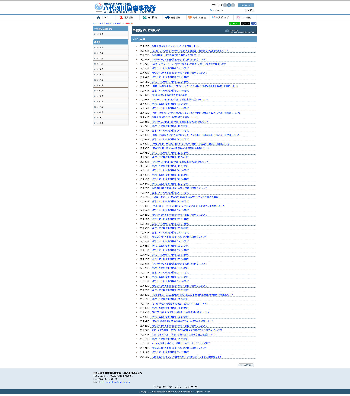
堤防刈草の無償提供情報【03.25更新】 (170, 68)
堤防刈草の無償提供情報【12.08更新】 (170, 139)
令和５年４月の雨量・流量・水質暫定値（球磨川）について (179, 325)
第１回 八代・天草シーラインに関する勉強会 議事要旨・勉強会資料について (190, 50)
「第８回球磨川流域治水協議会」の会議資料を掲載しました (180, 148)
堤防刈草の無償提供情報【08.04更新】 (170, 254)
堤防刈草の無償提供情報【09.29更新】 (170, 210)
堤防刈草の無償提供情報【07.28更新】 (170, 259)
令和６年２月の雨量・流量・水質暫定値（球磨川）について (179, 59)
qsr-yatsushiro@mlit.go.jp (115, 382)
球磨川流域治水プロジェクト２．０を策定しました (176, 46)
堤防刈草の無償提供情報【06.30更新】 (170, 281)
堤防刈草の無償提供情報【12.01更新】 (170, 152)
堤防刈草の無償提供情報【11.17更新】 (170, 165)
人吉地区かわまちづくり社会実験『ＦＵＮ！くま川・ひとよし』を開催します (186, 356)
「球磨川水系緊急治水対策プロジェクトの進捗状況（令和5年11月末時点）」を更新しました (196, 134)
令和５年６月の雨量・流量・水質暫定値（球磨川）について (179, 263)
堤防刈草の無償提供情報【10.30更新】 (170, 179)
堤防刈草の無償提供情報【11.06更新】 (170, 174)
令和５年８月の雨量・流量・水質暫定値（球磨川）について (179, 214)
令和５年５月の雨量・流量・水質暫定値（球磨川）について (179, 285)
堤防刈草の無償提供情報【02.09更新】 (170, 90)
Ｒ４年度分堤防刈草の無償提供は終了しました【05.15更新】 (181, 343)
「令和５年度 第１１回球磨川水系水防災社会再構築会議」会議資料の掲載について (193, 294)
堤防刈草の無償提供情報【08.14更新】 (170, 250)
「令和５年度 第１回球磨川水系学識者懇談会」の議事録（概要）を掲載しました (190, 143)
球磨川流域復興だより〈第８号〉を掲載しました (174, 117)
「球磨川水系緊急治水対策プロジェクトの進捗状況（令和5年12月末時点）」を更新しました (196, 112)
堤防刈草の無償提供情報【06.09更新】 (170, 307)
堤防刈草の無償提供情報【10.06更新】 (170, 201)
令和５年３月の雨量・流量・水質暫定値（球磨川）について (179, 347)
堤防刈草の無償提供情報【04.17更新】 (170, 352)
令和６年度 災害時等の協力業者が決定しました (176, 55)
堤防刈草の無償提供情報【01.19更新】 (170, 108)
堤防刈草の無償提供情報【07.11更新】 (170, 276)
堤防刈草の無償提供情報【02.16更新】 (170, 81)
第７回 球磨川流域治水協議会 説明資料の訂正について (180, 303)
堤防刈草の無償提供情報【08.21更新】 (170, 245)
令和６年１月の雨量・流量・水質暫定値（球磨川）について (179, 72)
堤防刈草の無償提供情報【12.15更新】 (170, 130)
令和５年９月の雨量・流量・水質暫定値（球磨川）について (179, 188)
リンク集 (157, 387)
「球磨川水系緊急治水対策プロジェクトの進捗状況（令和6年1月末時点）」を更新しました (195, 86)
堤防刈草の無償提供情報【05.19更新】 (170, 338)
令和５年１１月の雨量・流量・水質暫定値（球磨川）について (180, 121)
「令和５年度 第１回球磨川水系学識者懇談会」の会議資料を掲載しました (188, 205)
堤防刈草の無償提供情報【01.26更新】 (170, 103)
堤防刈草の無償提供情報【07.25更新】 (170, 267)
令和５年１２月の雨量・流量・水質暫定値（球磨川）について (180, 99)
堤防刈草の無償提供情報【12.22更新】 (170, 125)
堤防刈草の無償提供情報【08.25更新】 (170, 241)
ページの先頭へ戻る (246, 365)
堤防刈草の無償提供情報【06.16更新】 (170, 298)
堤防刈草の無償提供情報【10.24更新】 (170, 183)
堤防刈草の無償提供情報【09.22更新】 (170, 219)
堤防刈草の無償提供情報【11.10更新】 (170, 170)
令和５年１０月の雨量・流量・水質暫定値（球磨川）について (180, 161)
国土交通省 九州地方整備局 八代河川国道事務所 (125, 8)
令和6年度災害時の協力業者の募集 (169, 94)
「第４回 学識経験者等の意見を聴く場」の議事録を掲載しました (183, 321)
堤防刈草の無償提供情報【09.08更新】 (170, 228)
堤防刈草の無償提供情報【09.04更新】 (170, 232)
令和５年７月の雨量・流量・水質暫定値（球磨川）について (179, 236)
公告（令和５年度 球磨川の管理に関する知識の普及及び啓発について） (187, 330)
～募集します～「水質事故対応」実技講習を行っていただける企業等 (185, 196)
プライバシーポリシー (173, 387)
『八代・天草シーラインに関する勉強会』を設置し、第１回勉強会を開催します (189, 63)
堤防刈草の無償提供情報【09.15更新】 (170, 223)
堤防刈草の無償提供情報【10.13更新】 (170, 192)
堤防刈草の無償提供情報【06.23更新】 (170, 290)
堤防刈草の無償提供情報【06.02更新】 (170, 316)
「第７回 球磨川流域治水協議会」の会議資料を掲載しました (181, 312)
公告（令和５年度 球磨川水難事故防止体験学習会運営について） (184, 334)
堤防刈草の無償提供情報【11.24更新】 (170, 157)
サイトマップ (246, 5)
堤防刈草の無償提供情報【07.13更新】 (170, 272)
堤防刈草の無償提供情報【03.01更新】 (170, 77)
